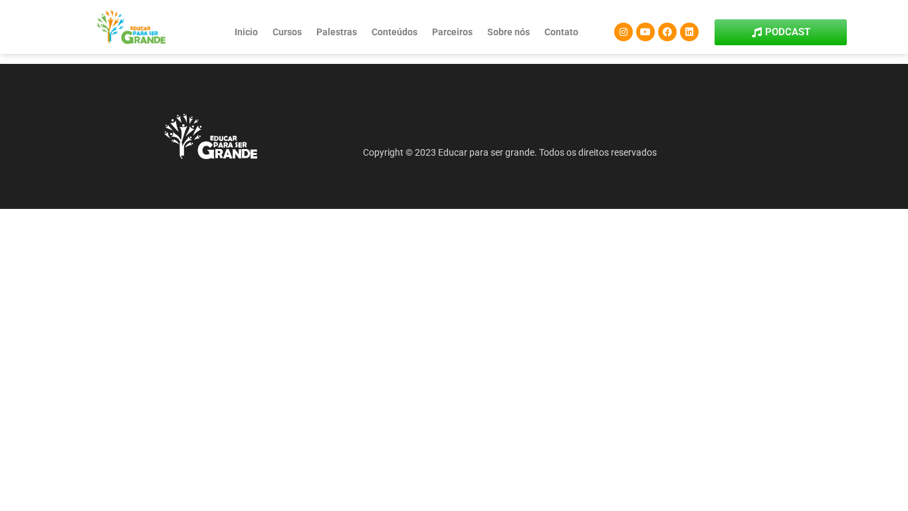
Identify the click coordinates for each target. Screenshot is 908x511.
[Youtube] (645, 32)
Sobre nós (508, 32)
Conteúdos (394, 32)
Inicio (246, 32)
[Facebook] (667, 32)
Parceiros (452, 32)
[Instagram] (623, 32)
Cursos (287, 32)
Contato (561, 32)
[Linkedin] (689, 32)
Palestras (336, 32)
